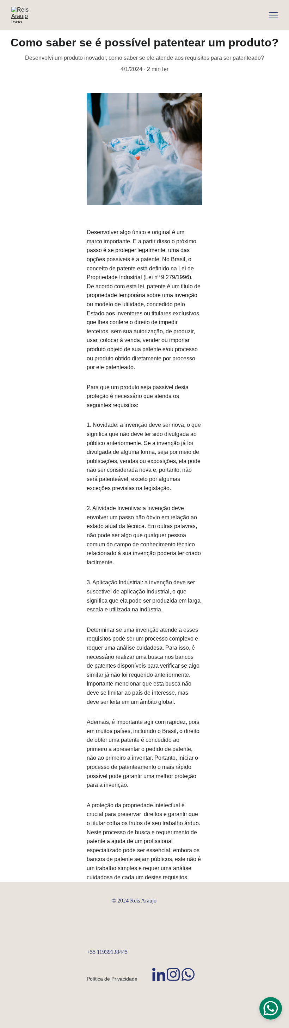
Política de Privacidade (112, 979)
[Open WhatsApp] (270, 1008)
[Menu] (273, 15)
